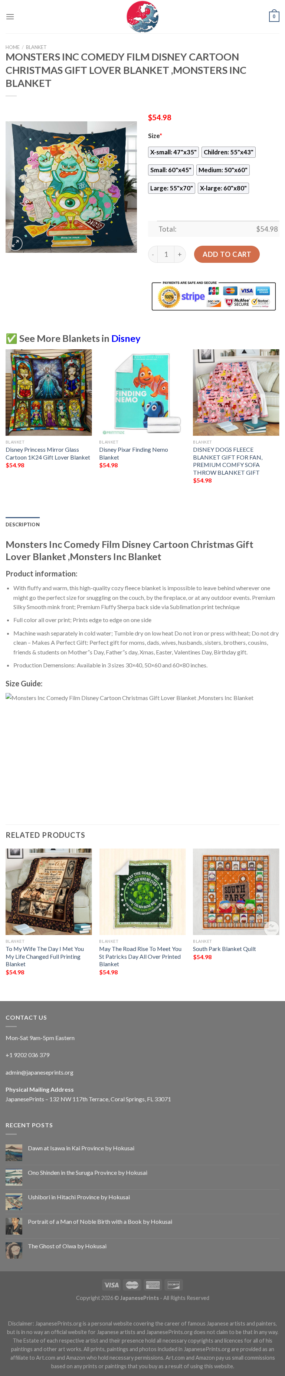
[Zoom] (15, 243)
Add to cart (227, 254)
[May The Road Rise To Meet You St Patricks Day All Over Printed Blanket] (142, 892)
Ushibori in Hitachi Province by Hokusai (79, 1196)
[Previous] (6, 423)
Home (13, 47)
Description (23, 524)
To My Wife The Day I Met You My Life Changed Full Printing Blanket (45, 956)
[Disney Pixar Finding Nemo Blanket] (142, 392)
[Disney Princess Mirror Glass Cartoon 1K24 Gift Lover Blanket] (49, 392)
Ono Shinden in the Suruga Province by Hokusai (87, 1172)
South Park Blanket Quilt (224, 948)
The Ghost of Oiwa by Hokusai (67, 1245)
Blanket (36, 47)
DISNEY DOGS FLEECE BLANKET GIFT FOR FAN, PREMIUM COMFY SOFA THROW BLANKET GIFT (227, 461)
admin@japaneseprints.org (39, 1072)
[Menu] (10, 16)
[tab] (23, 524)
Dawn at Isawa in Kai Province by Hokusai (81, 1147)
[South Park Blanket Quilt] (236, 892)
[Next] (279, 423)
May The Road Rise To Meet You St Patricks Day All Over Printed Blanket (140, 956)
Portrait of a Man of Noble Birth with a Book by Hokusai (100, 1221)
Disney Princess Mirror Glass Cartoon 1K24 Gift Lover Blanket (48, 453)
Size (155, 136)
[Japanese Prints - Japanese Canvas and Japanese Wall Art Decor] (142, 16)
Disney (126, 338)
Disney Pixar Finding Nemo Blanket (133, 453)
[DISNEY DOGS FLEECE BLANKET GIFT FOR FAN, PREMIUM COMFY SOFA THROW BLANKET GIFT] (236, 392)
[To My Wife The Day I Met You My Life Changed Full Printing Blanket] (49, 892)
